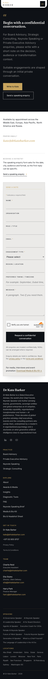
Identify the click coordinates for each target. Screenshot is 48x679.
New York (31, 656)
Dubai (32, 652)
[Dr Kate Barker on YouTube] (16, 440)
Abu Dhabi (7, 652)
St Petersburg (39, 660)
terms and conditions (34, 359)
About (5, 482)
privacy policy (14, 359)
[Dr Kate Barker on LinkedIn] (5, 440)
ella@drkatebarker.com (13, 582)
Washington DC (17, 665)
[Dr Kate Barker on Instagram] (11, 440)
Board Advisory (10, 454)
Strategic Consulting (12, 468)
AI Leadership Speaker (12, 622)
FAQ (5, 501)
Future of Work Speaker (12, 634)
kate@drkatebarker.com (19, 140)
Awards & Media (10, 487)
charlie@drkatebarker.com (15, 570)
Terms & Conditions (11, 550)
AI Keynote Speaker (32, 618)
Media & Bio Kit (10, 511)
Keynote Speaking (11, 464)
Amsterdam (17, 652)
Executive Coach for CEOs (30, 626)
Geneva (40, 652)
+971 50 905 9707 (11, 539)
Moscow (21, 656)
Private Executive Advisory (15, 459)
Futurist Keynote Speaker (34, 634)
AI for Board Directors (31, 622)
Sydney (6, 665)
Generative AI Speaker (12, 638)
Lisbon (5, 656)
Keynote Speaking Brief (13, 506)
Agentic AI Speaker (10, 626)
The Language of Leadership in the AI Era (19, 642)
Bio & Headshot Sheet (13, 516)
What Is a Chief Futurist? (32, 638)
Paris (39, 656)
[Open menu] (42, 4)
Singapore (28, 660)
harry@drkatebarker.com (14, 594)
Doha (26, 652)
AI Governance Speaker (12, 618)
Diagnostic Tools (10, 497)
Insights (6, 492)
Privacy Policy (8, 545)
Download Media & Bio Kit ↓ (29, 370)
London (13, 656)
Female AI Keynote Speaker (14, 630)
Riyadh (5, 660)
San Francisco (16, 660)
